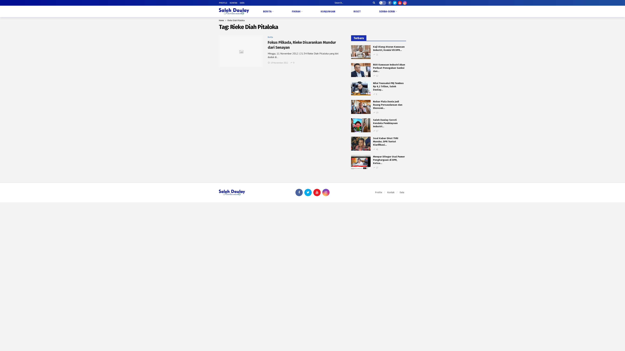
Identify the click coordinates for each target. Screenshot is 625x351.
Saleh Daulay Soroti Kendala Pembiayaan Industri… (385, 123)
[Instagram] (405, 3)
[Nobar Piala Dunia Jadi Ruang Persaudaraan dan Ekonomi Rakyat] (361, 107)
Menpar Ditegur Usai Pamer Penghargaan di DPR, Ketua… (389, 160)
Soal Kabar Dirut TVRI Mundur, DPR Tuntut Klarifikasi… (385, 141)
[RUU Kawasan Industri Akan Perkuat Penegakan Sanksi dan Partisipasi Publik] (361, 70)
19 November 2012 (279, 62)
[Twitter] (395, 3)
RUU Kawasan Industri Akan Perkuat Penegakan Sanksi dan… (389, 68)
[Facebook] (390, 3)
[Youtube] (400, 3)
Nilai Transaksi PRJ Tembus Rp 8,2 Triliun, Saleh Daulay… (388, 86)
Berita (270, 37)
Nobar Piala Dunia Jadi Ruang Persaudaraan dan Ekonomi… (387, 105)
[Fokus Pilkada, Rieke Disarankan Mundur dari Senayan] (241, 51)
